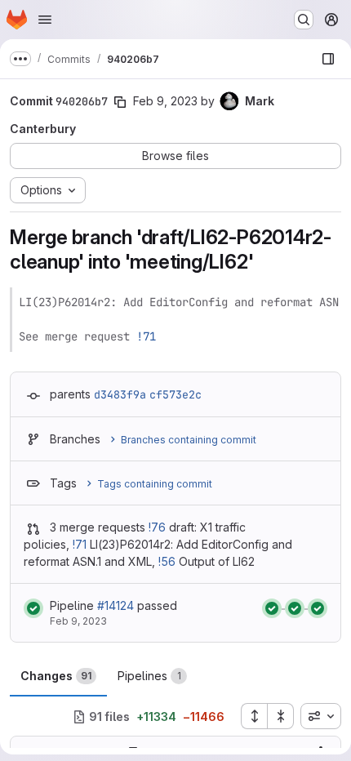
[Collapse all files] (281, 716)
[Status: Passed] (33, 608)
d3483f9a (120, 394)
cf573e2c (175, 394)
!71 (146, 336)
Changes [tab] (55, 676)
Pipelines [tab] (149, 676)
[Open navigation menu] (45, 20)
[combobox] (320, 716)
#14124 (115, 605)
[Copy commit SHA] (120, 102)
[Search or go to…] (303, 19)
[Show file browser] (328, 59)
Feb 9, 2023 (165, 101)
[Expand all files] (254, 716)
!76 (157, 527)
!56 (167, 561)
